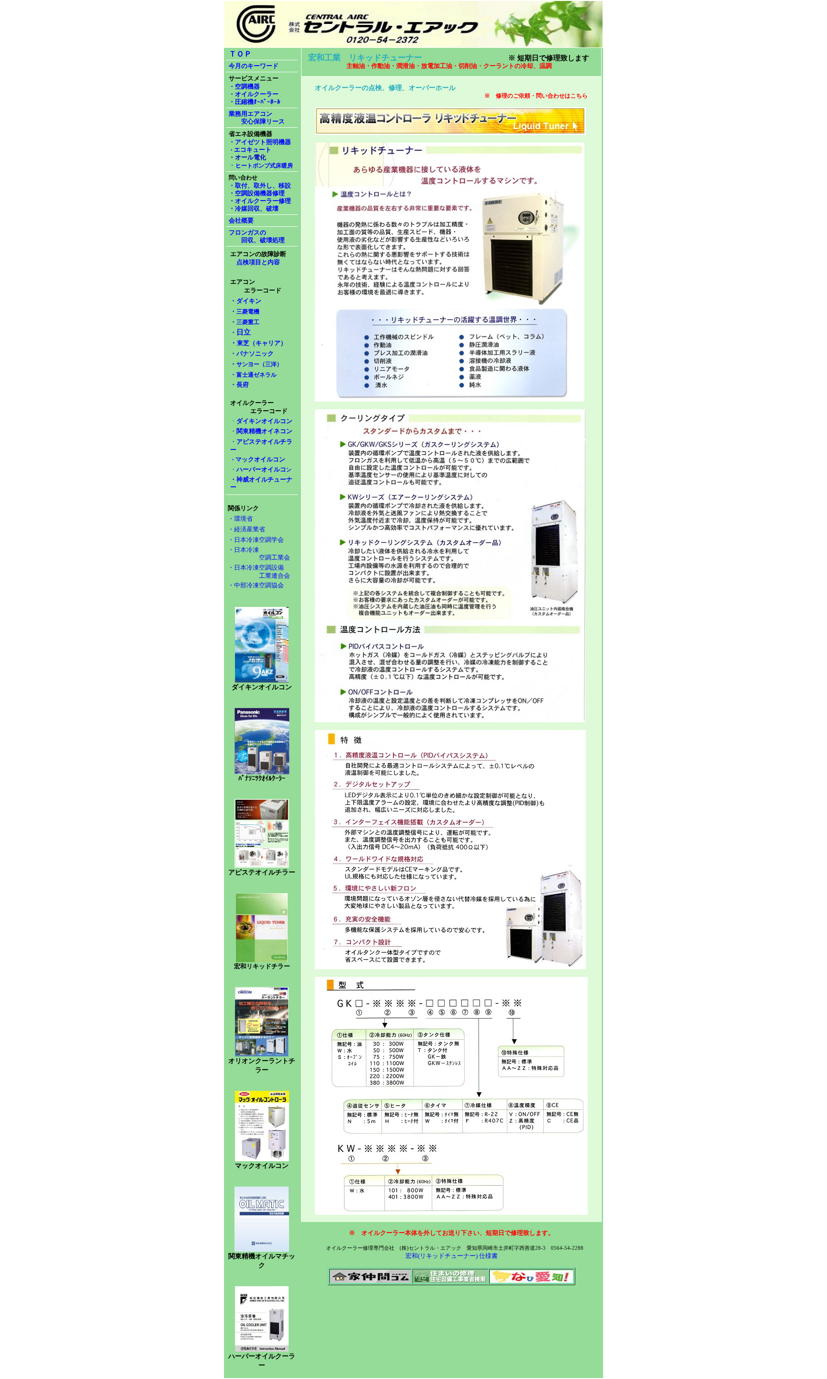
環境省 (243, 518)
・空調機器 (244, 86)
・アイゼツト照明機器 (260, 142)
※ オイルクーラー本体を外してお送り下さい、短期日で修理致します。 (451, 1233)
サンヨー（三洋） (259, 364)
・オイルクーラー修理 (260, 200)
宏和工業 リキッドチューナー (365, 57)
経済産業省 (249, 529)
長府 (239, 384)
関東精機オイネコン (264, 431)
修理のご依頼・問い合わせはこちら (542, 96)
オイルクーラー (338, 87)
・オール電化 (247, 157)
